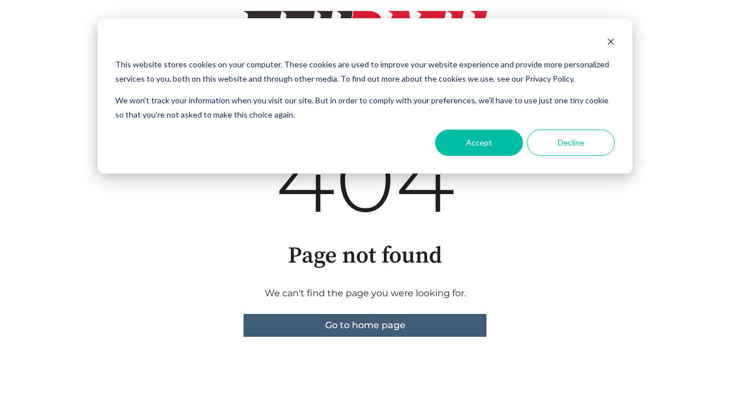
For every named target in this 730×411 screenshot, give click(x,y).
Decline (571, 142)
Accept (479, 142)
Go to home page (365, 325)
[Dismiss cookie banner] (611, 43)
